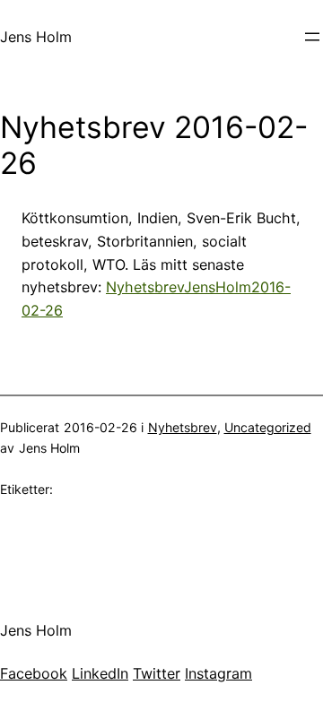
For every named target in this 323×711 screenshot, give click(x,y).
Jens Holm (36, 37)
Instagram (218, 673)
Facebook (33, 673)
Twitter (156, 673)
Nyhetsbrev (182, 427)
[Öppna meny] (312, 37)
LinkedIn (100, 673)
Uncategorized (267, 427)
